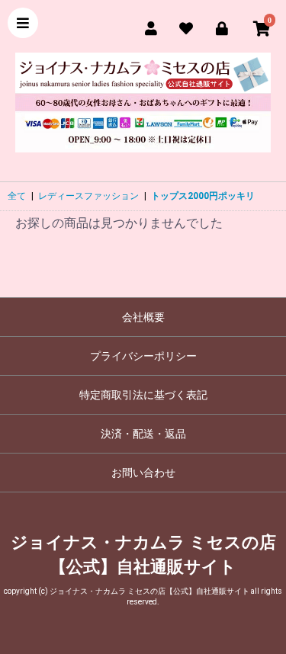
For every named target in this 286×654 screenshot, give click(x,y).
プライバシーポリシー (143, 356)
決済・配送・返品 (143, 434)
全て (17, 196)
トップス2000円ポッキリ (203, 196)
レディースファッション (88, 196)
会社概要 (143, 317)
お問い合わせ (143, 472)
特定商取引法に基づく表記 (143, 395)
